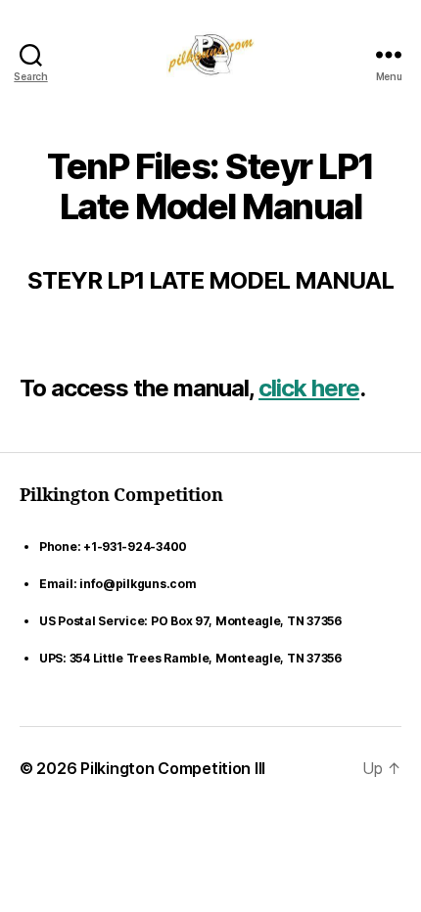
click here (308, 388)
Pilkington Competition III (172, 768)
